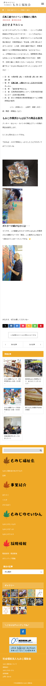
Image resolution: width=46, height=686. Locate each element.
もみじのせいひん (8, 670)
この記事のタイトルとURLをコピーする (23, 335)
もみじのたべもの (9, 524)
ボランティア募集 (9, 558)
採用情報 (5, 673)
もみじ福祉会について (10, 664)
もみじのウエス (8, 534)
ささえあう (6, 505)
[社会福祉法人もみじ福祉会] (17, 3)
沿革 (4, 476)
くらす (4, 500)
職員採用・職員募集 (9, 553)
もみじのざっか (8, 529)
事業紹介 (5, 667)
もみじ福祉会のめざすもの (12, 471)
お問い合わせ (7, 676)
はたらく (5, 495)
